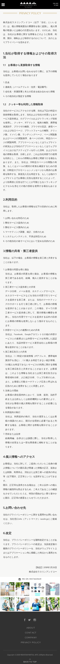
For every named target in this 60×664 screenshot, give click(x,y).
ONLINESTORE (55, 4)
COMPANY (31, 638)
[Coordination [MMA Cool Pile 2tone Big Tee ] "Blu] (7, 589)
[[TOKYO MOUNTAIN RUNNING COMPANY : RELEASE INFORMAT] (37, 589)
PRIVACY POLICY (31, 643)
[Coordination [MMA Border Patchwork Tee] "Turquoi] (22, 589)
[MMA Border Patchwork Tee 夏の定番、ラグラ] (37, 604)
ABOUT (30, 628)
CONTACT (31, 633)
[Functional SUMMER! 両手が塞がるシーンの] (7, 604)
